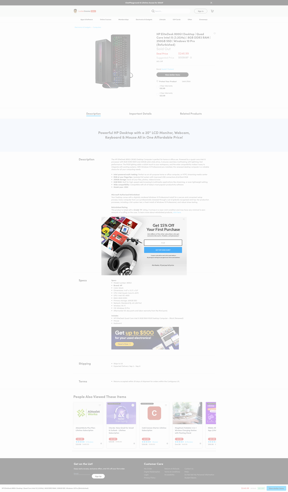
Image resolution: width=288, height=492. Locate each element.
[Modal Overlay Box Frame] (144, 246)
